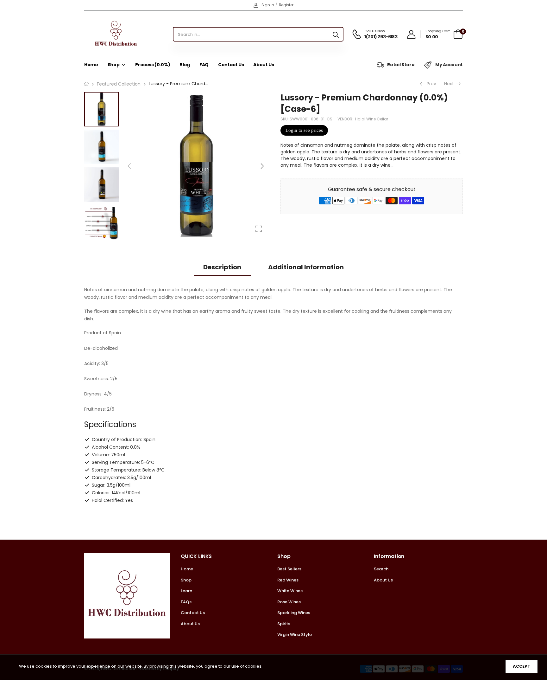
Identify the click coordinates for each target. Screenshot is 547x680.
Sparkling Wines (293, 613)
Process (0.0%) (152, 64)
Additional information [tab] (306, 267)
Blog (184, 64)
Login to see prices (304, 130)
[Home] (86, 83)
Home (91, 64)
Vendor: (345, 119)
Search (381, 569)
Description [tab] (222, 267)
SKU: (285, 119)
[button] (262, 166)
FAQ (204, 64)
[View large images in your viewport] (258, 228)
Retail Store (400, 64)
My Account (449, 64)
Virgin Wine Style (294, 635)
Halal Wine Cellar (371, 119)
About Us (263, 64)
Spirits (283, 624)
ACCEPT (521, 666)
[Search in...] (336, 34)
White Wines (290, 591)
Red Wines (288, 580)
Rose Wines (289, 602)
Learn (186, 591)
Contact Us (231, 64)
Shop (114, 64)
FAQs (186, 602)
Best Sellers (289, 569)
